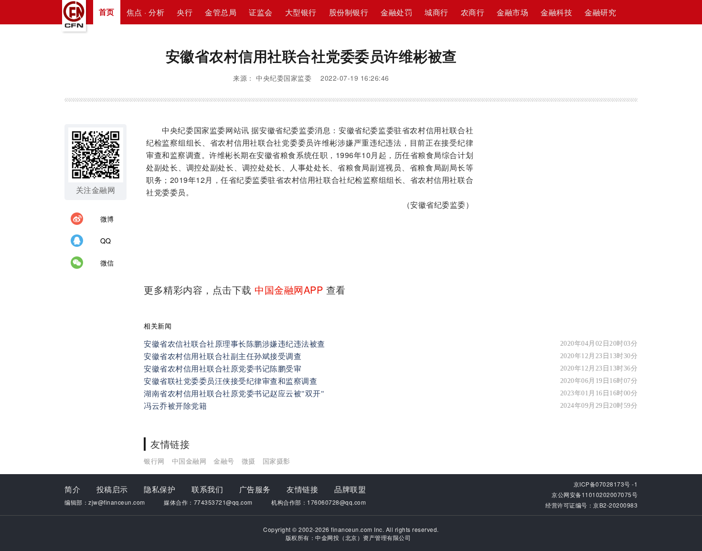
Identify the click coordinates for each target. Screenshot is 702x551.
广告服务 (255, 489)
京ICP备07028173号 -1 (606, 484)
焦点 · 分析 (146, 12)
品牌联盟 (350, 489)
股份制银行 (349, 12)
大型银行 (301, 12)
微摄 (248, 461)
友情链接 (302, 489)
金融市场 (512, 12)
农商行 (473, 12)
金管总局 (220, 12)
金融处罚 (396, 12)
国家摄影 (276, 461)
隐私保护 (159, 489)
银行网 (154, 461)
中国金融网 (189, 461)
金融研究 (600, 12)
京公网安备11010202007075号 (595, 494)
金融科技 (556, 12)
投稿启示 (112, 489)
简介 (72, 489)
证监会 (261, 12)
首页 (107, 11)
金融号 (223, 461)
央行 (184, 12)
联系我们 (207, 489)
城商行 (436, 12)
